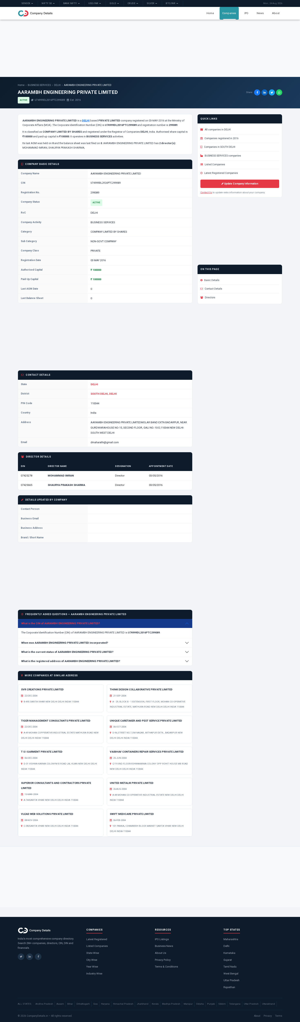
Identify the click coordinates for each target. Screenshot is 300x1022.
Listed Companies (214, 164)
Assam (60, 1004)
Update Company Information (240, 183)
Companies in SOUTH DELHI (219, 147)
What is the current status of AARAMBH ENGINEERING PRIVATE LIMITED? (67, 651)
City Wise (91, 959)
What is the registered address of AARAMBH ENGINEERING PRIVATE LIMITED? (70, 661)
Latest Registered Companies (221, 173)
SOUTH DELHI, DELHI (104, 393)
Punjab (211, 1004)
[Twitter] (21, 956)
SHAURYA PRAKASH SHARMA (66, 485)
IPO (246, 13)
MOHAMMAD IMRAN (61, 475)
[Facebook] (38, 956)
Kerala (155, 1004)
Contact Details (213, 288)
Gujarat (227, 959)
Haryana (105, 1004)
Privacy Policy (163, 959)
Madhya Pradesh (171, 1004)
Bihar (70, 1004)
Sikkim (222, 1004)
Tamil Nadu (230, 966)
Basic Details (211, 280)
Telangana (234, 1004)
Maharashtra (230, 939)
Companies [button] (229, 13)
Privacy (268, 1015)
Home (210, 13)
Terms (278, 1015)
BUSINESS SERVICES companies (222, 155)
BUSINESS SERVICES (39, 85)
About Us (160, 952)
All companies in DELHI (217, 129)
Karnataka (229, 952)
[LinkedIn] (29, 956)
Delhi (226, 946)
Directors (209, 297)
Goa (95, 1004)
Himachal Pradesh (123, 1004)
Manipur (188, 1004)
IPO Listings (162, 939)
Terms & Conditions (166, 966)
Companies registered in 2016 (221, 138)
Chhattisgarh (83, 1004)
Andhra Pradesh (44, 1004)
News (260, 13)
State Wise (92, 952)
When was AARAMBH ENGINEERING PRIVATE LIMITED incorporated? (64, 642)
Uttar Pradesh (231, 980)
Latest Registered (96, 939)
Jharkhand (142, 1004)
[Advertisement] (150, 48)
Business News (164, 946)
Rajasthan (229, 987)
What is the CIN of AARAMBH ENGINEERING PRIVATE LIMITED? (60, 623)
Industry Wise (94, 973)
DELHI (57, 85)
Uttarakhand (268, 1004)
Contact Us (206, 192)
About (276, 13)
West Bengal (230, 973)
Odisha (200, 1004)
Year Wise (92, 966)
